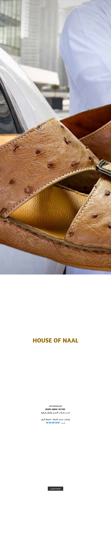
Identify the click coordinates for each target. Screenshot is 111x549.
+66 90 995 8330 (52, 422)
